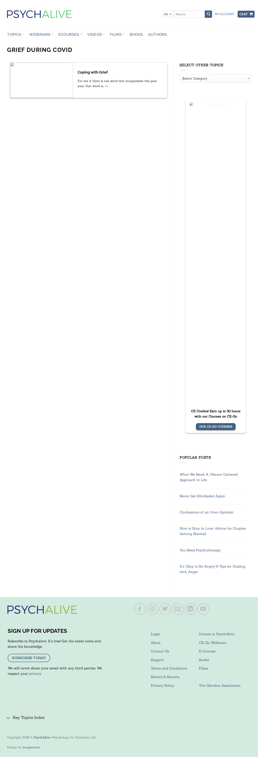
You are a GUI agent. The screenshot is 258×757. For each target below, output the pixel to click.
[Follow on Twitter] (165, 609)
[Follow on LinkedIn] (191, 609)
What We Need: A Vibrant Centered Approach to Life (209, 477)
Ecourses (68, 34)
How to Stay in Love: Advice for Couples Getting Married (213, 531)
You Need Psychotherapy (200, 550)
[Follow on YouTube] (203, 609)
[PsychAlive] (39, 14)
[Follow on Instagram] (152, 609)
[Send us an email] (178, 609)
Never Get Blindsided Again (202, 496)
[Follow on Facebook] (140, 609)
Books (136, 34)
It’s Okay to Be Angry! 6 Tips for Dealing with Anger (212, 569)
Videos (94, 34)
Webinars (39, 34)
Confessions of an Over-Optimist (207, 512)
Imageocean (31, 747)
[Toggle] (8, 717)
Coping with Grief (93, 72)
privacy (35, 673)
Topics (14, 34)
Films (116, 34)
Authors (157, 34)
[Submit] (208, 14)
